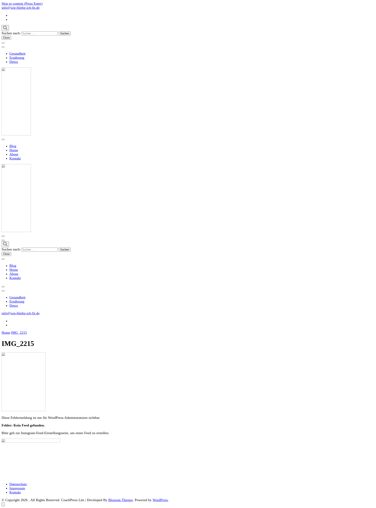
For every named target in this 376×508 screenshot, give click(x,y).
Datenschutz (18, 484)
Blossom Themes (120, 500)
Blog (12, 146)
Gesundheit (17, 53)
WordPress (160, 500)
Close (6, 37)
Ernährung (16, 58)
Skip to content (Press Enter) (22, 3)
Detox (13, 62)
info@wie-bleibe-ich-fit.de (21, 8)
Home (13, 150)
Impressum (17, 488)
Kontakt (15, 158)
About (13, 154)
